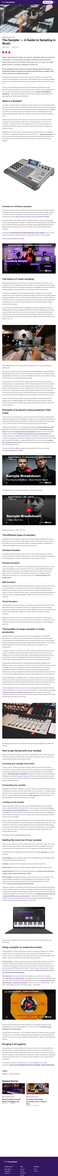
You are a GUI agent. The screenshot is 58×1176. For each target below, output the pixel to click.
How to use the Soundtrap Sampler (13, 238)
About (35, 1169)
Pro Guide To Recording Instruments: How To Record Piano (36, 1101)
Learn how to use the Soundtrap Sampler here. (16, 835)
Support (22, 1169)
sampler (5, 1073)
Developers (23, 1173)
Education (7, 1173)
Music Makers (8, 1169)
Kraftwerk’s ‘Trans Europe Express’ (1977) (17, 310)
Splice (21, 400)
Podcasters (7, 1171)
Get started (48, 2)
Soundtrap (15, 400)
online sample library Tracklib (14, 450)
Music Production (8, 37)
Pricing (22, 1175)
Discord (22, 1171)
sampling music (15, 1073)
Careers (36, 1171)
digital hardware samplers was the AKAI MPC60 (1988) (32, 216)
